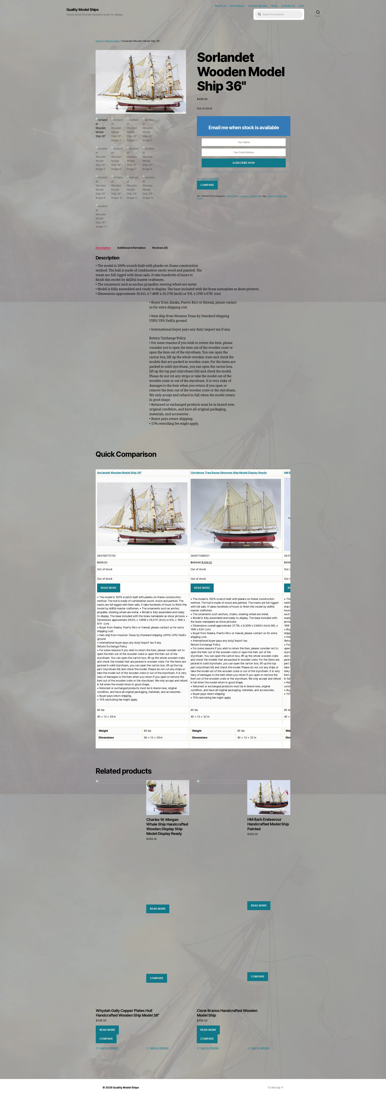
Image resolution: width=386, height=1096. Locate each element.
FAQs (274, 5)
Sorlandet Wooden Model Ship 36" (119, 472)
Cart (301, 5)
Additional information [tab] (131, 247)
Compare (207, 185)
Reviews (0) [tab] (160, 247)
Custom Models (257, 5)
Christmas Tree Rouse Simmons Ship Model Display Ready (229, 472)
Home (99, 40)
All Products (237, 5)
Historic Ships (112, 40)
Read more (108, 587)
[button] (208, 179)
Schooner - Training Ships (250, 196)
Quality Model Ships (82, 9)
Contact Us (288, 5)
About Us (220, 5)
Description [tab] (103, 247)
